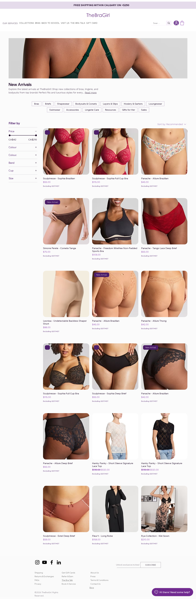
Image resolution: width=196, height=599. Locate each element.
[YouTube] (44, 562)
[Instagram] (37, 562)
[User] (176, 23)
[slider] (9, 135)
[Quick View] (164, 151)
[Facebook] (52, 562)
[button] (182, 23)
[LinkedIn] (59, 562)
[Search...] (168, 23)
